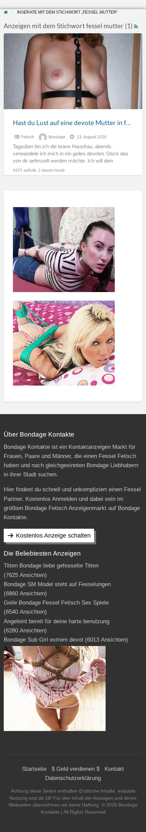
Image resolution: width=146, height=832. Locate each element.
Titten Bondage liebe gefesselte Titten (51, 565)
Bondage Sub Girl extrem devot (43, 639)
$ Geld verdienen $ (75, 769)
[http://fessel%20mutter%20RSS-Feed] (136, 26)
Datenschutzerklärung (73, 778)
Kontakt (114, 769)
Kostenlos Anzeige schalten (53, 535)
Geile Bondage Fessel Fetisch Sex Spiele (56, 602)
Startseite (34, 769)
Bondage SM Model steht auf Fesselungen (57, 584)
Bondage (57, 137)
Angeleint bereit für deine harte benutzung (56, 621)
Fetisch (27, 137)
